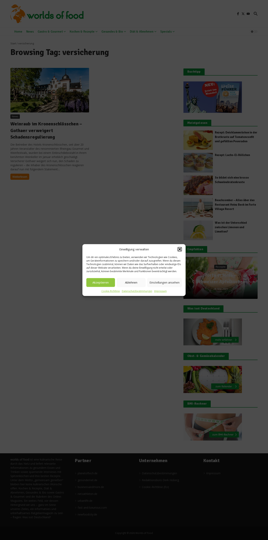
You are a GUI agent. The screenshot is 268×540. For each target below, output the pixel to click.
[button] (180, 249)
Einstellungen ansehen (164, 282)
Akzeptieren (100, 282)
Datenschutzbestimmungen (137, 291)
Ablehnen (131, 282)
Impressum (160, 291)
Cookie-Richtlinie (110, 291)
